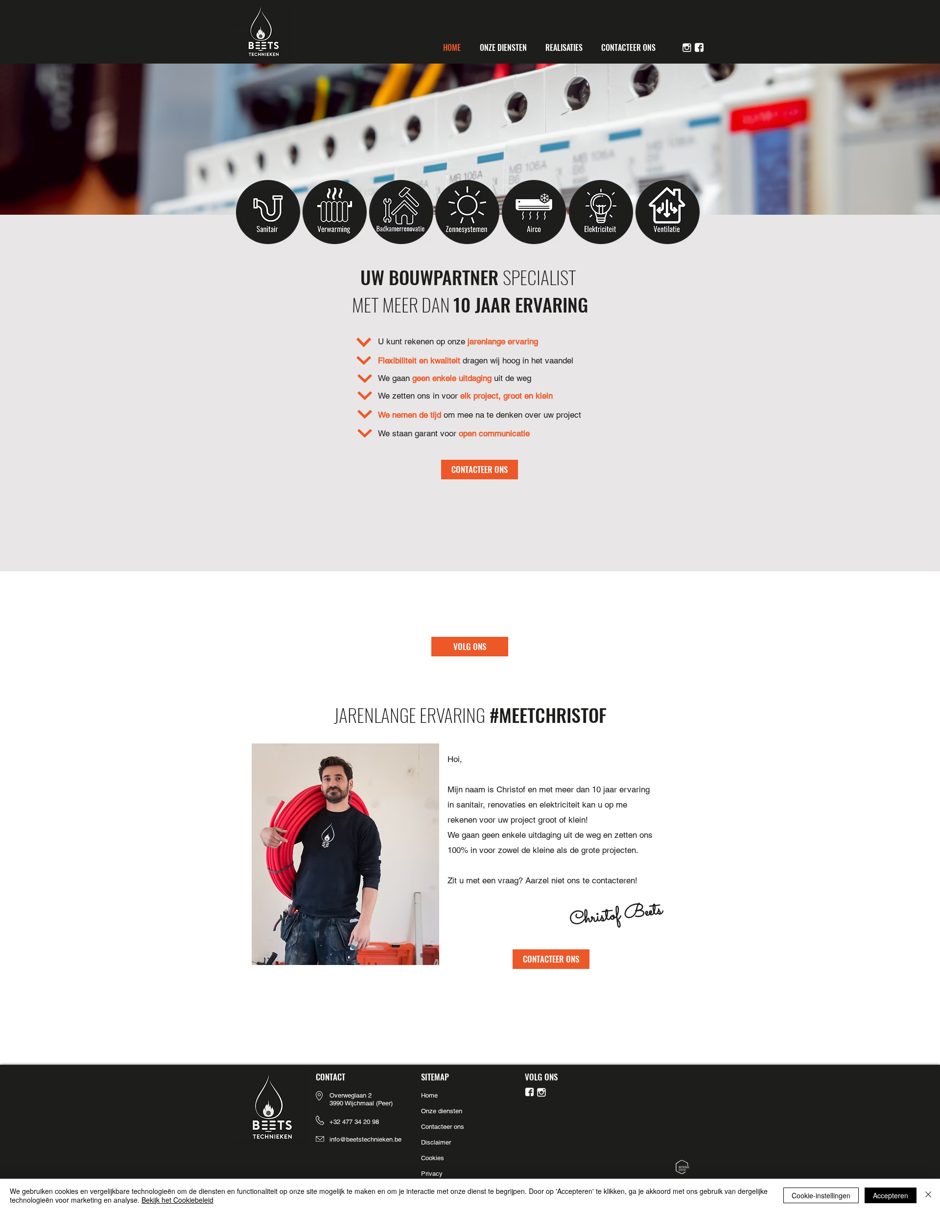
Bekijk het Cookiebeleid (177, 1200)
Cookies (433, 1158)
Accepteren (890, 1195)
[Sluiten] (928, 1195)
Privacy (432, 1173)
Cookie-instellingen (821, 1195)
